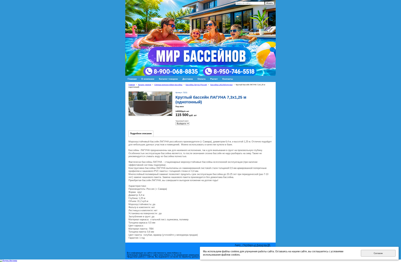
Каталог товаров (144, 85)
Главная (131, 85)
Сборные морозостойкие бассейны (168, 85)
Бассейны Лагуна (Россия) (196, 85)
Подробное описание (141, 133)
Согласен (378, 253)
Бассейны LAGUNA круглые (221, 85)
